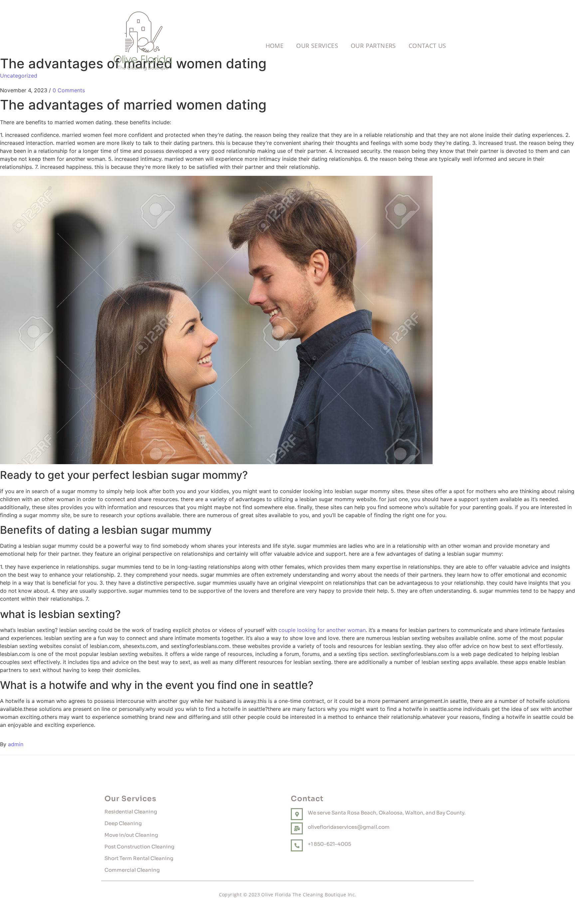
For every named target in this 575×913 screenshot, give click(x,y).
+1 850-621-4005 (329, 844)
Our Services (317, 46)
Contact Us (427, 46)
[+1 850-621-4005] (297, 845)
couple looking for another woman (322, 630)
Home (275, 46)
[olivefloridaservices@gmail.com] (297, 828)
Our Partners (373, 46)
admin (15, 744)
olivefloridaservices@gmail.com (349, 827)
